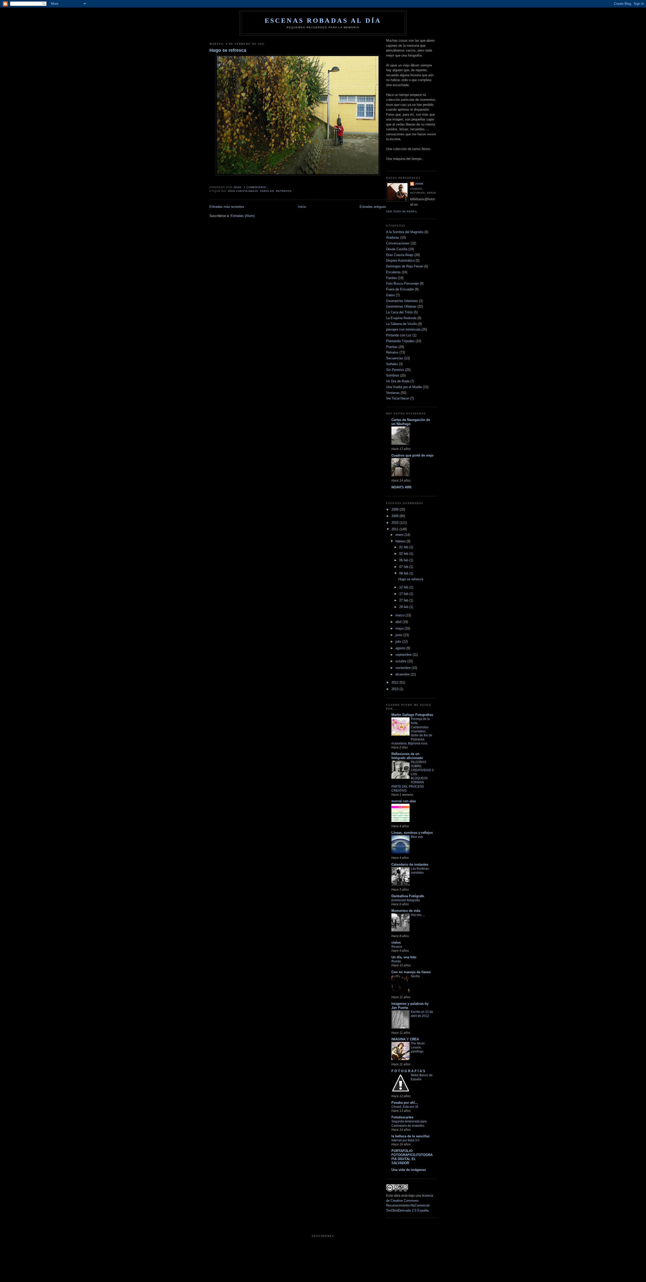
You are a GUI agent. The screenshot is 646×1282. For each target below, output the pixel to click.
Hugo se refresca (227, 50)
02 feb (404, 554)
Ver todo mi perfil (401, 211)
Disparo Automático (400, 260)
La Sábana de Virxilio (401, 324)
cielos (396, 942)
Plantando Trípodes (400, 341)
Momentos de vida (405, 911)
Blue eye (417, 837)
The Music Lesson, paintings (418, 1047)
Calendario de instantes (409, 864)
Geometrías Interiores (402, 301)
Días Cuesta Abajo (243, 191)
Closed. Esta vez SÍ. (405, 1107)
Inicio (302, 207)
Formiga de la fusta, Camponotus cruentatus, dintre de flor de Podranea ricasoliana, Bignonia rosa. (411, 731)
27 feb (404, 600)
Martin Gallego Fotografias (412, 715)
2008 (395, 509)
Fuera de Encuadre (400, 289)
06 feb (404, 560)
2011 (395, 529)
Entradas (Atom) (243, 216)
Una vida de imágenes (408, 1170)
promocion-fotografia (405, 900)
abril (398, 622)
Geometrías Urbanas (401, 306)
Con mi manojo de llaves (410, 972)
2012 (395, 682)
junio (399, 635)
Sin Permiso (395, 370)
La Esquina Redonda (401, 318)
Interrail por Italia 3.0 (405, 1140)
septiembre (404, 655)
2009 (395, 516)
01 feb (404, 547)
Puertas (391, 347)
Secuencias (394, 358)
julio (398, 641)
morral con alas (403, 801)
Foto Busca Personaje (402, 283)
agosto (400, 648)
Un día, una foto (403, 957)
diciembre (403, 674)
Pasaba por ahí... (404, 1102)
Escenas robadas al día (323, 20)
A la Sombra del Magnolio (404, 232)
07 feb (404, 567)
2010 (395, 522)
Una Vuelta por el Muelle (404, 387)
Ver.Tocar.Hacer (397, 398)
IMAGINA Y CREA (405, 1039)
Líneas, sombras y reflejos (412, 833)
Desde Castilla (396, 249)
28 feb (404, 607)
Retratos (284, 191)
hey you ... (418, 915)
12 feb (404, 587)
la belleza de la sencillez (410, 1136)
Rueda (396, 961)
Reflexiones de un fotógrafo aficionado (407, 756)
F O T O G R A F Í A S (408, 1071)
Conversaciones (398, 243)
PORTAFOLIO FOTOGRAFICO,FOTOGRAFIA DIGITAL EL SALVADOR (412, 1157)
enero (400, 535)
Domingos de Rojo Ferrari (404, 266)
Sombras (392, 375)
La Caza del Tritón (399, 312)
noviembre (403, 668)
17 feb (404, 594)
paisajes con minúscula (403, 329)
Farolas (267, 191)
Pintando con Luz (399, 335)
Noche (415, 976)
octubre (401, 661)
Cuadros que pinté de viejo (412, 455)
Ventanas (393, 393)
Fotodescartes (402, 1117)
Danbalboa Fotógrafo (407, 896)
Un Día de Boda (397, 381)
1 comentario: (256, 187)
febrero (401, 541)
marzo (400, 615)
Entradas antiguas (373, 207)
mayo (400, 628)
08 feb (404, 573)
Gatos (390, 295)
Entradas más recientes (226, 207)
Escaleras (393, 272)
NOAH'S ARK (401, 487)
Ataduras (392, 237)
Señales (392, 364)
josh (419, 183)
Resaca (396, 946)
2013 (395, 689)
